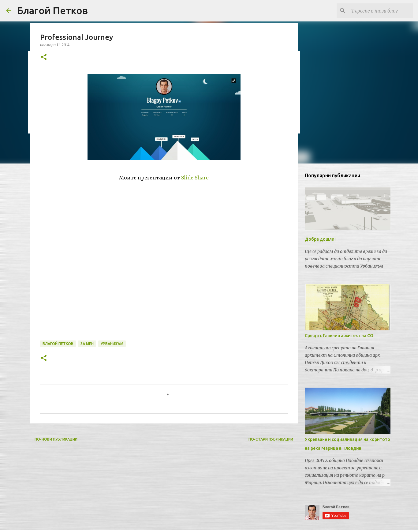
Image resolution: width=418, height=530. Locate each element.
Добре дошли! (320, 239)
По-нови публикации (56, 439)
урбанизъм (112, 344)
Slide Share (195, 178)
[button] (43, 57)
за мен (87, 344)
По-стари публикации (270, 439)
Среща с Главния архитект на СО (339, 335)
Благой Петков (52, 10)
